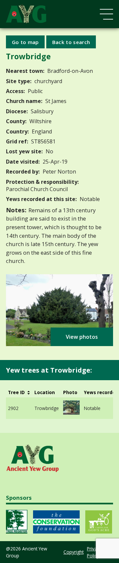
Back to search (71, 41)
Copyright (73, 552)
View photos (82, 336)
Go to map (25, 41)
